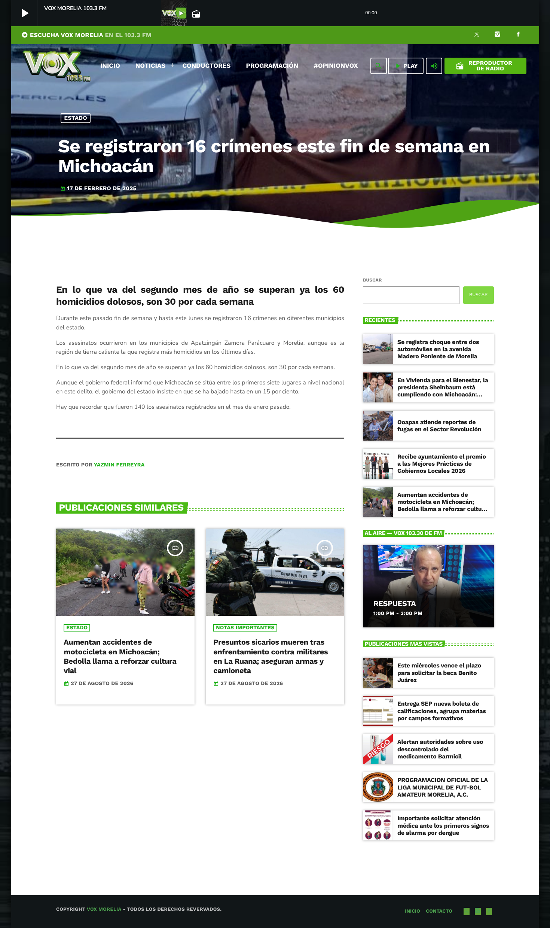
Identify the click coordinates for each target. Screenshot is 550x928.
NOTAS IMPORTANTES (245, 628)
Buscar (372, 280)
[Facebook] (518, 35)
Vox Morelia (104, 909)
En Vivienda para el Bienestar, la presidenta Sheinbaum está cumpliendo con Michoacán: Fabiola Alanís (442, 391)
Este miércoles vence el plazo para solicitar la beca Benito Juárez (439, 672)
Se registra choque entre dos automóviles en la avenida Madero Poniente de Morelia (438, 349)
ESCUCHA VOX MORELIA (86, 35)
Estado (75, 118)
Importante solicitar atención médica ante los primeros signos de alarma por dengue (443, 825)
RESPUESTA (394, 603)
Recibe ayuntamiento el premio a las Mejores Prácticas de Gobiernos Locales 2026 (441, 463)
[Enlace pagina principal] (56, 66)
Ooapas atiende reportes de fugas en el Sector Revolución (439, 426)
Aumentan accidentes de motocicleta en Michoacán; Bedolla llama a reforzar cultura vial (120, 656)
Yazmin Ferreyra (119, 465)
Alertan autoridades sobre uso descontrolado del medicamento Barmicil (440, 749)
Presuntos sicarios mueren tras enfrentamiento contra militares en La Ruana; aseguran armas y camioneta (270, 656)
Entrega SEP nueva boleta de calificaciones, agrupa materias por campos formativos (441, 710)
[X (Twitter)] (477, 35)
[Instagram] (498, 35)
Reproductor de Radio (484, 66)
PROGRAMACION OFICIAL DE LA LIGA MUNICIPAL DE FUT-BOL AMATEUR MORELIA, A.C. (442, 787)
